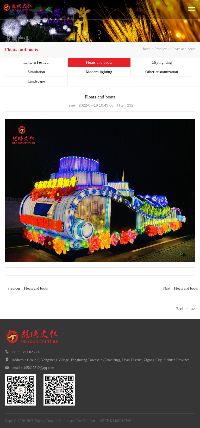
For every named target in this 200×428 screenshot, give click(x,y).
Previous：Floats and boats (28, 288)
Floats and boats (183, 49)
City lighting (162, 62)
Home (145, 49)
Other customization (161, 72)
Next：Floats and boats (180, 288)
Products (160, 49)
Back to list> (185, 309)
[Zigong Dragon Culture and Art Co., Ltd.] (27, 9)
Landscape (36, 81)
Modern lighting (99, 72)
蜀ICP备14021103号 (115, 421)
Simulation (36, 72)
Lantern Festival (36, 62)
